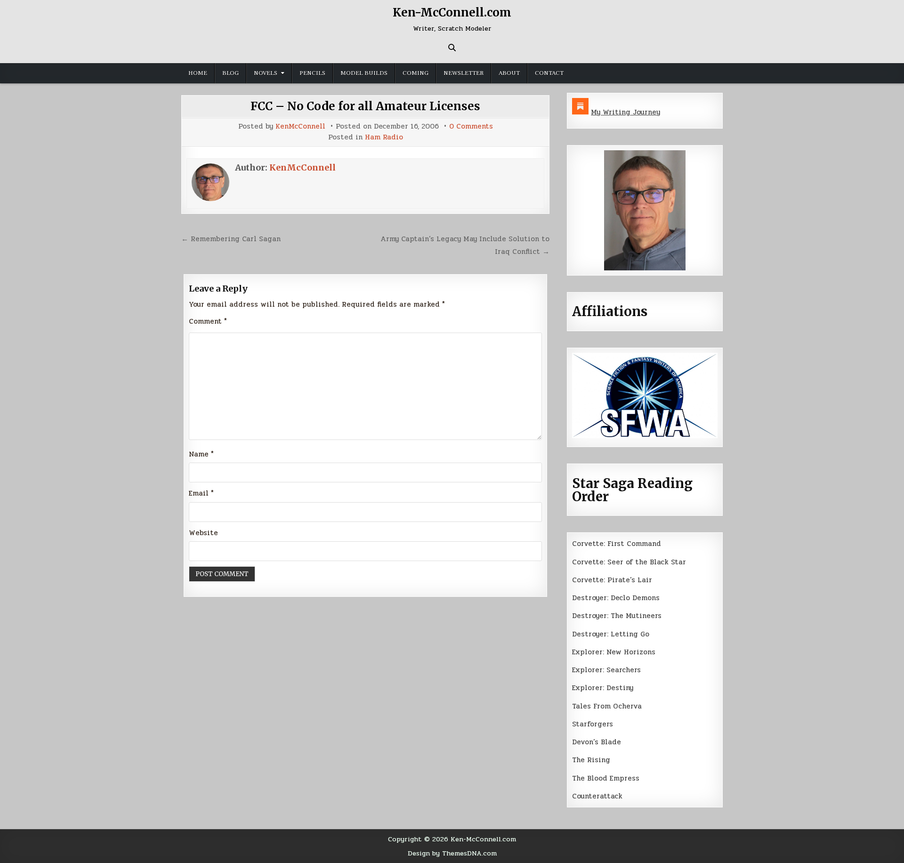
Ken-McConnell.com (452, 12)
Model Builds (363, 73)
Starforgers (592, 724)
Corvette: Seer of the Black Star (629, 562)
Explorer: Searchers (606, 670)
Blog (230, 73)
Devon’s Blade (596, 742)
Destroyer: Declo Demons (616, 597)
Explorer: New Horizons (613, 652)
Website (203, 532)
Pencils (312, 73)
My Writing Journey (625, 112)
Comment (208, 321)
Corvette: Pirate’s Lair (612, 580)
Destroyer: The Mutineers (617, 615)
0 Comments (471, 126)
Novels (265, 73)
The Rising (591, 759)
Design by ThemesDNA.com (452, 853)
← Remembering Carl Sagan (231, 238)
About (509, 73)
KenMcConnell (300, 126)
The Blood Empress (605, 778)
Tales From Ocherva (607, 706)
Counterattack (597, 796)
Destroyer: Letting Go (610, 634)
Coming (415, 73)
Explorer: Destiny (602, 687)
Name (201, 454)
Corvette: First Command (616, 543)
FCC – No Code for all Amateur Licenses (365, 106)
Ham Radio (384, 137)
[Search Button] (452, 47)
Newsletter (464, 73)
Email (201, 493)
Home (197, 73)
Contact (549, 73)
